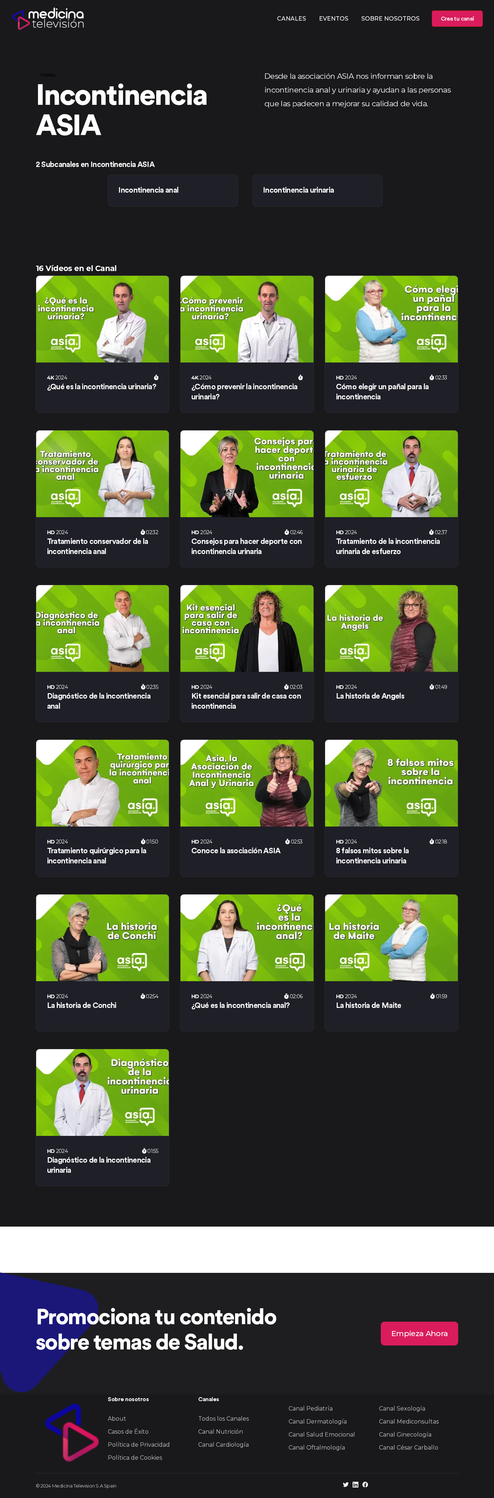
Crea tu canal (457, 19)
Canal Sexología (402, 1408)
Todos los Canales (223, 1418)
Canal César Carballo (408, 1447)
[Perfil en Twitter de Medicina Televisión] (346, 1485)
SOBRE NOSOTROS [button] (390, 18)
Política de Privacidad (139, 1444)
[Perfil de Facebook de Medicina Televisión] (365, 1485)
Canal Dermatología (318, 1421)
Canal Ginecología (405, 1434)
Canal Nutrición (220, 1431)
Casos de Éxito (128, 1431)
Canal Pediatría (311, 1408)
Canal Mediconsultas (409, 1421)
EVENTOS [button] (333, 18)
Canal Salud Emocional (322, 1434)
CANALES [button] (291, 18)
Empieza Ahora (419, 1333)
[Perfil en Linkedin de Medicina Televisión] (355, 1485)
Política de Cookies (135, 1457)
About (117, 1418)
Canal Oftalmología (317, 1447)
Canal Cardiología (223, 1444)
